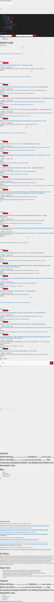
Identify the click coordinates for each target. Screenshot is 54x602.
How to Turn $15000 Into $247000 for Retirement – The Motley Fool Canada (14, 242)
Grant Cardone (46, 456)
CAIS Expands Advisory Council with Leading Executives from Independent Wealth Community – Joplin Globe (19, 273)
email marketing (39, 457)
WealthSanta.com (9, 556)
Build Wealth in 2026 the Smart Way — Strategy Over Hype (11, 53)
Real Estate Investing (6, 22)
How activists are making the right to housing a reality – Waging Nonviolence (14, 163)
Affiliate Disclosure (6, 596)
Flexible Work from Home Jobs (8, 17)
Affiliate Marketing (9, 20)
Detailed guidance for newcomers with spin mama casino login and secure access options (16, 547)
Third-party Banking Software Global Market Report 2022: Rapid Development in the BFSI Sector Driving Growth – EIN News (23, 260)
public (26, 460)
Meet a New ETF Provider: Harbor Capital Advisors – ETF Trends (11, 346)
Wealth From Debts (9, 23)
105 (4, 358)
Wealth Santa (6, 3)
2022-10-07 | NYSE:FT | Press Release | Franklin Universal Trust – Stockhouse (14, 174)
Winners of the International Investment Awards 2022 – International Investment (15, 319)
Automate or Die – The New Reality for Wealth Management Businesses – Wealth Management (17, 93)
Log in (4, 472)
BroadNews (15, 601)
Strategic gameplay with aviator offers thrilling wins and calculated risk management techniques (17, 532)
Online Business (19, 460)
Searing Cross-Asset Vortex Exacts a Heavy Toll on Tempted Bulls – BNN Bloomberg (15, 76)
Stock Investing (5, 63)
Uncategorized (16, 462)
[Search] (0, 34)
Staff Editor (3, 67)
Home (4, 14)
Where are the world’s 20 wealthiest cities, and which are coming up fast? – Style (15, 116)
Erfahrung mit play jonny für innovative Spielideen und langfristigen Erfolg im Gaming (15, 528)
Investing (52, 457)
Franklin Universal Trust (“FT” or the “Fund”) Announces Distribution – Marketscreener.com (17, 104)
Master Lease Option (9, 26)
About (4, 595)
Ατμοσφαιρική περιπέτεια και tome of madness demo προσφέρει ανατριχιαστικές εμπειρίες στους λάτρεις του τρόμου (23, 542)
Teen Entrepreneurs (6, 16)
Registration (5, 599)
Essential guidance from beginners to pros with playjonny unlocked (12, 537)
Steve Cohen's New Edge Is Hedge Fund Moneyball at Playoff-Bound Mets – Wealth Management (17, 199)
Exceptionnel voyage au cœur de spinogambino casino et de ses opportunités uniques (15, 523)
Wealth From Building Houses (11, 24)
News (15, 460)
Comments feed (6, 474)
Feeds (4, 30)
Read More (2, 70)
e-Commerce (5, 19)
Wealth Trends (5, 84)
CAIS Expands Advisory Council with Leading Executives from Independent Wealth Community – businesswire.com (21, 223)
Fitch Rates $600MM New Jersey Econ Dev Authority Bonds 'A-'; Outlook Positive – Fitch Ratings (17, 150)
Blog (26, 457)
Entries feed (5, 473)
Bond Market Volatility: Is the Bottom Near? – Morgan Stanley (11, 286)
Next (6, 358)
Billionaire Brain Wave (10, 29)
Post (23, 460)
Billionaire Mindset (6, 27)
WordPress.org (6, 476)
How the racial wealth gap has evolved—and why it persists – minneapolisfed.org (15, 302)
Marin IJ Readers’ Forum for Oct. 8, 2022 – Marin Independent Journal (13, 133)
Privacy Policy (5, 597)
